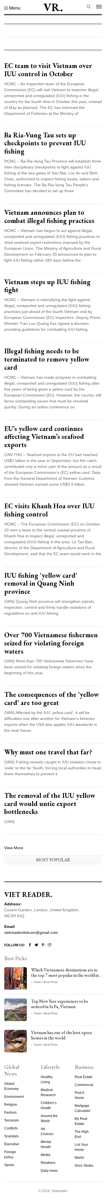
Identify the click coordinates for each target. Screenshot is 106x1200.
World (79, 1158)
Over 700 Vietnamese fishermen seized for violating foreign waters (51, 643)
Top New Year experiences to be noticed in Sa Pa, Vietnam (59, 1004)
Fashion (10, 1112)
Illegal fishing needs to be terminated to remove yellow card (46, 359)
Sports (9, 1165)
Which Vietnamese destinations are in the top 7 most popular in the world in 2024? (65, 975)
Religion (10, 1105)
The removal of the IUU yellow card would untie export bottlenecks (49, 803)
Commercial (84, 1085)
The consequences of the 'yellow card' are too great (51, 698)
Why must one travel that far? (48, 752)
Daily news (49, 1171)
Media (45, 1155)
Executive (11, 1144)
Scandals (11, 1136)
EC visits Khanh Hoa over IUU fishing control (49, 510)
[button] (12, 8)
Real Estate (83, 1077)
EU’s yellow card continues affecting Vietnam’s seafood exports (44, 436)
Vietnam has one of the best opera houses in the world (61, 1035)
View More (13, 848)
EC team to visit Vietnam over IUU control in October (48, 69)
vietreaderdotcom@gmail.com (31, 932)
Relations (48, 1163)
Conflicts (11, 1128)
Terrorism (11, 1120)
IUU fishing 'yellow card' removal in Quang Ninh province (40, 583)
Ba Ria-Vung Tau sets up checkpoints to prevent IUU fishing (45, 143)
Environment (14, 1097)
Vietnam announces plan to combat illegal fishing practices (49, 216)
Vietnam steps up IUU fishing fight (47, 285)
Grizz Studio (84, 1166)
